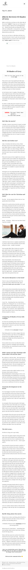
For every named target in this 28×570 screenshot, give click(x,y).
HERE (16, 76)
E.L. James (7, 563)
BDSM (3, 563)
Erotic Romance (12, 563)
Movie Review (13, 562)
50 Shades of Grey (21, 562)
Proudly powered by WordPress (8, 568)
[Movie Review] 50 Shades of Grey (14, 18)
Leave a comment (6, 564)
